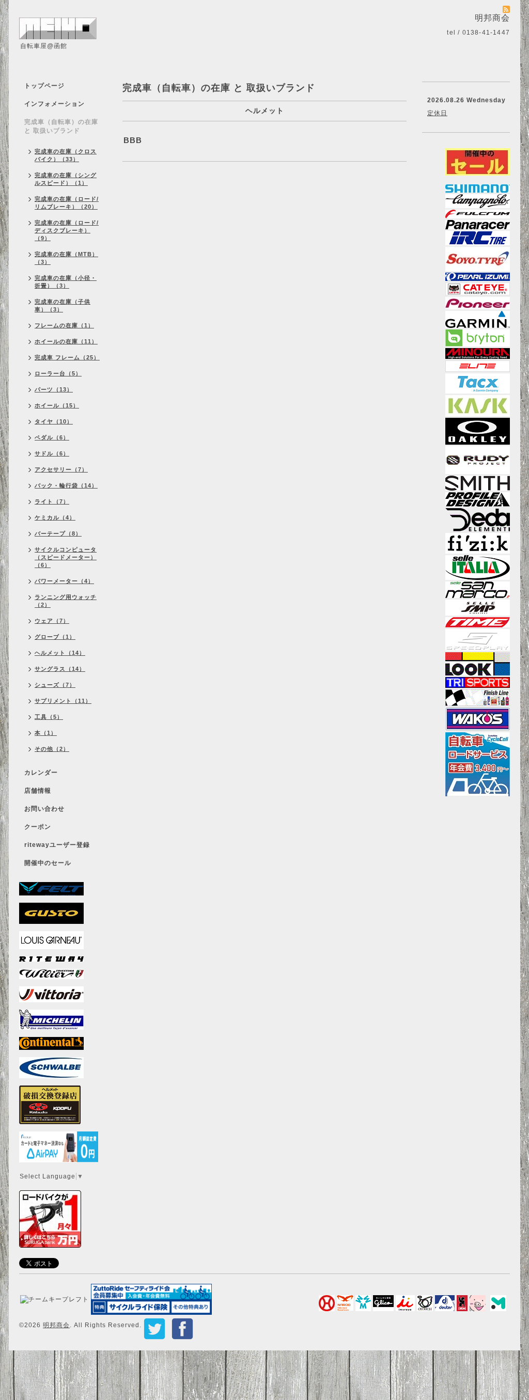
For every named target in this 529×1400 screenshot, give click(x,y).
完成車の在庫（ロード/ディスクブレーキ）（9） (67, 230)
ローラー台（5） (58, 373)
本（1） (46, 733)
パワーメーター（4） (64, 581)
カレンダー (41, 772)
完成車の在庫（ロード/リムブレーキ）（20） (67, 203)
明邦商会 (56, 1325)
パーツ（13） (54, 389)
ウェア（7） (52, 621)
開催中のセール (47, 863)
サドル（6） (52, 453)
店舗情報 (37, 790)
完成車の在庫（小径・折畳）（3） (66, 282)
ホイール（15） (57, 405)
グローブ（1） (55, 637)
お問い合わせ (44, 808)
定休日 (437, 113)
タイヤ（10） (54, 421)
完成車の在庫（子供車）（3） (62, 305)
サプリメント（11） (63, 701)
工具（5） (49, 717)
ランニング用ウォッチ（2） (66, 601)
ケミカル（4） (55, 517)
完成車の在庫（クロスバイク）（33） (66, 155)
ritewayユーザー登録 (57, 844)
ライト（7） (52, 501)
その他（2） (52, 749)
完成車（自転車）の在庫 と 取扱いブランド (61, 126)
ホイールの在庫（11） (66, 341)
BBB (132, 140)
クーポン (37, 826)
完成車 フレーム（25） (67, 357)
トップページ (44, 85)
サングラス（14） (60, 669)
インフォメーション (54, 103)
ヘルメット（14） (60, 653)
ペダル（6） (52, 437)
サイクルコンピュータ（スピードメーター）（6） (66, 557)
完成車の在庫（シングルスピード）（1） (66, 179)
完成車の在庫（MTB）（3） (66, 258)
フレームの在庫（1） (64, 325)
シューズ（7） (55, 685)
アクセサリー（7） (61, 469)
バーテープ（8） (58, 533)
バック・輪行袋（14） (66, 485)
